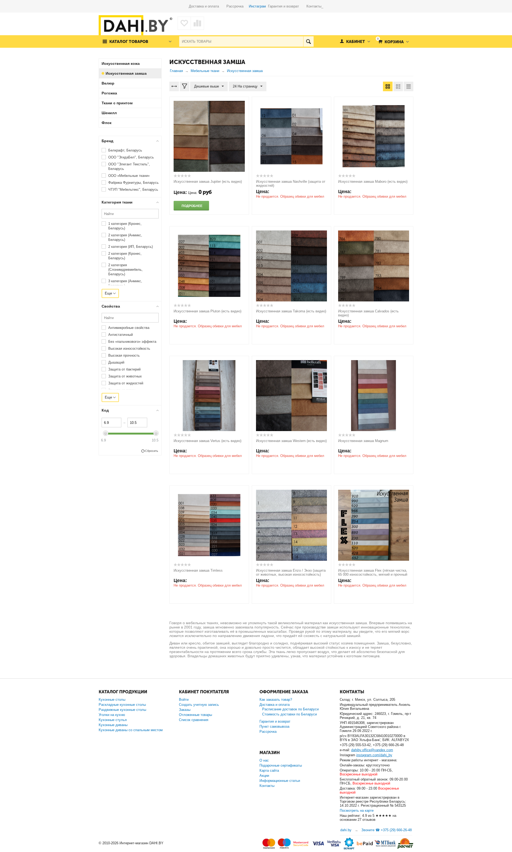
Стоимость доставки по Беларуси (289, 714)
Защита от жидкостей (125, 383)
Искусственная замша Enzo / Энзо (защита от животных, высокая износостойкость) (291, 572)
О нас (264, 760)
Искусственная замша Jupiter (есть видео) (208, 182)
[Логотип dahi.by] (135, 27)
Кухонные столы (112, 700)
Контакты (266, 786)
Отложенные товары (195, 715)
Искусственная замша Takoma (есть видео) (291, 311)
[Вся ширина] (174, 86)
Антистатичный (120, 335)
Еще (109, 293)
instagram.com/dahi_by (374, 755)
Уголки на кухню (112, 715)
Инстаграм (257, 6)
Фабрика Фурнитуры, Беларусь (133, 183)
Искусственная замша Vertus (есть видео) (207, 441)
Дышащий (116, 362)
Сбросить (151, 450)
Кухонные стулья (113, 720)
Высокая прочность (124, 355)
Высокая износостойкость (129, 349)
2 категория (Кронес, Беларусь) (125, 256)
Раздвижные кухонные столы (122, 710)
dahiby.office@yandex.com (372, 750)
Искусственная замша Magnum (363, 441)
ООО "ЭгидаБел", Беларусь (131, 157)
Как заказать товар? (275, 700)
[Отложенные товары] (184, 23)
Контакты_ (314, 6)
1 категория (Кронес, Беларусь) (125, 226)
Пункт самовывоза (274, 726)
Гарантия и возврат (287, 6)
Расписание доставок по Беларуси (290, 709)
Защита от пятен (121, 390)
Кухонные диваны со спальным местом (131, 730)
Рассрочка (237, 6)
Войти (184, 700)
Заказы (184, 710)
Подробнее (192, 206)
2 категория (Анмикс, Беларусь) (125, 237)
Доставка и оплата (207, 6)
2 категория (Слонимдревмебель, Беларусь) (125, 269)
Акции (264, 776)
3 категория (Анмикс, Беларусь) (125, 283)
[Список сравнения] (197, 23)
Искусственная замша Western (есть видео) (291, 441)
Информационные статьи (279, 781)
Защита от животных (125, 376)
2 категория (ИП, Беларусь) (130, 247)
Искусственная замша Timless (198, 570)
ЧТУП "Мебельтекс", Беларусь (133, 190)
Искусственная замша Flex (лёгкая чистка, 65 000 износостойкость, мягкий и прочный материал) (372, 574)
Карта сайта (269, 771)
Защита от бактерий (124, 369)
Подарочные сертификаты (280, 765)
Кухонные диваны (113, 725)
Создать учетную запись (199, 705)
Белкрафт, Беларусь (125, 150)
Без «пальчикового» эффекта (132, 342)
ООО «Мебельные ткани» (129, 176)
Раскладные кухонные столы (122, 705)
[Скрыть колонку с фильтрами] (184, 86)
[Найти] (308, 41)
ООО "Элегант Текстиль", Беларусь (129, 166)
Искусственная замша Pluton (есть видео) (207, 311)
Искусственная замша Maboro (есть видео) (372, 182)
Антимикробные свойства (128, 328)
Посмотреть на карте (357, 811)
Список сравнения (193, 720)
